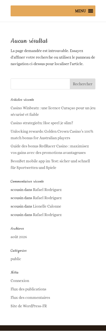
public (16, 259)
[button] (80, 10)
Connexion (20, 280)
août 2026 (19, 237)
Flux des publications (28, 289)
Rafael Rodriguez (47, 189)
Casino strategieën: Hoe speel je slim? (42, 123)
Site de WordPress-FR (29, 306)
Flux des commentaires (30, 297)
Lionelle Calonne (47, 206)
